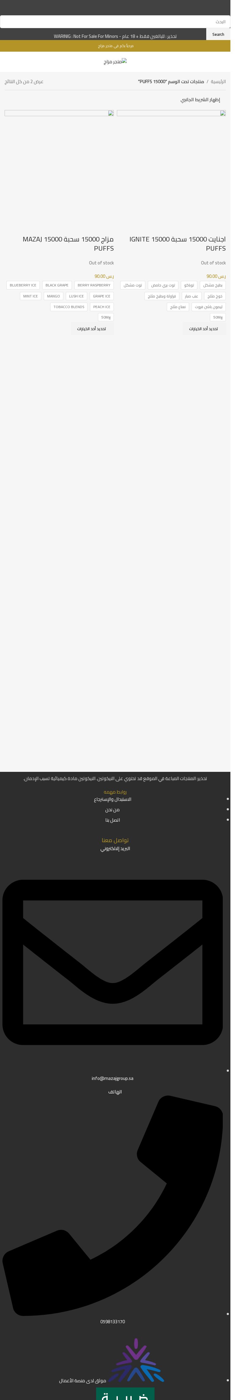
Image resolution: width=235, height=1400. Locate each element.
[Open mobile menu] (7, 62)
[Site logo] (115, 61)
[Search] (16, 62)
